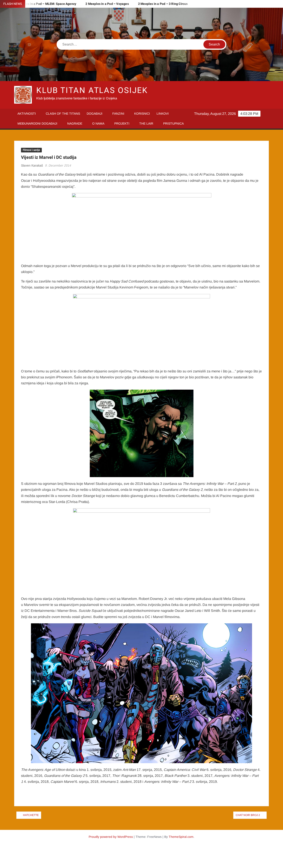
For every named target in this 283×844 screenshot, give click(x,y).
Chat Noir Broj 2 (248, 815)
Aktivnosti (26, 113)
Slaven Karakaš (32, 165)
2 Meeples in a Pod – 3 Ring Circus (148, 4)
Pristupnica (173, 123)
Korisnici (142, 113)
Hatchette (31, 815)
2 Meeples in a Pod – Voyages (92, 4)
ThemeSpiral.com (181, 836)
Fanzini (118, 113)
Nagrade (74, 123)
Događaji (94, 113)
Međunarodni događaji (37, 123)
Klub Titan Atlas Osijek (92, 90)
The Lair (146, 123)
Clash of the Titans (63, 113)
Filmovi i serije (31, 150)
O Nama (98, 123)
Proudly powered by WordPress (111, 836)
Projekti (121, 123)
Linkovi (163, 113)
